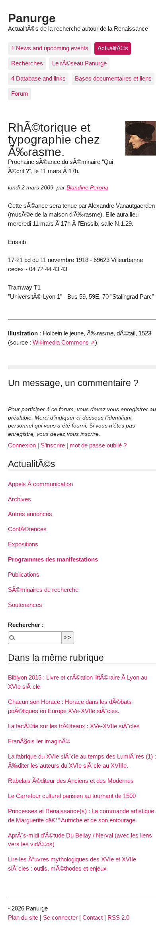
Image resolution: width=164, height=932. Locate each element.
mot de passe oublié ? (98, 445)
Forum (19, 93)
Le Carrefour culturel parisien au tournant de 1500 (72, 795)
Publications (23, 574)
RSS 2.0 (118, 917)
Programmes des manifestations (53, 559)
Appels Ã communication (40, 484)
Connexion (22, 445)
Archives (19, 499)
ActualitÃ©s (113, 48)
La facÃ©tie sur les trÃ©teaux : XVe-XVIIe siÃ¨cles (74, 726)
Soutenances (25, 604)
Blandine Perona (87, 188)
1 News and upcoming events (49, 48)
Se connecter (60, 917)
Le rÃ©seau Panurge (79, 63)
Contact (92, 917)
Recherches (27, 63)
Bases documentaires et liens (113, 78)
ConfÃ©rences (27, 529)
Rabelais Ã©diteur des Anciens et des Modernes (71, 780)
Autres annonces (30, 513)
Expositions (23, 544)
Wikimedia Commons (61, 342)
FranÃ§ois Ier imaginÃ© (39, 741)
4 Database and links (38, 78)
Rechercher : (26, 624)
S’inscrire (53, 445)
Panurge (32, 18)
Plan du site (23, 917)
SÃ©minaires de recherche (43, 589)
